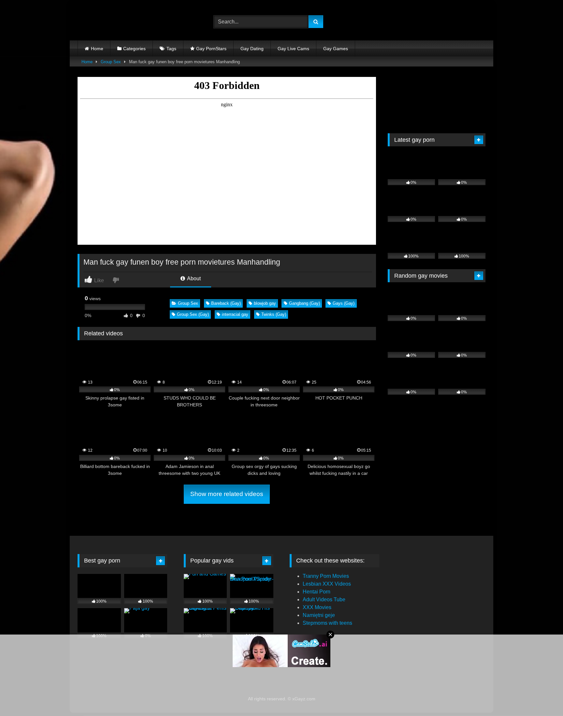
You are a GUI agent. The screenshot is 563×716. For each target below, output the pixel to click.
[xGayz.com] (107, 21)
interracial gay (235, 314)
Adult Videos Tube (324, 599)
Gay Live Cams (293, 48)
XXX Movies (317, 607)
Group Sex (111, 61)
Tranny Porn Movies (326, 576)
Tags (171, 48)
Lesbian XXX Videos (327, 584)
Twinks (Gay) (273, 314)
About (193, 278)
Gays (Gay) (343, 303)
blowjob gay (265, 303)
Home (97, 48)
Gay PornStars (211, 48)
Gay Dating (252, 48)
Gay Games (335, 48)
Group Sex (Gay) (193, 314)
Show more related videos (226, 493)
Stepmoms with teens (327, 623)
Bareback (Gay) (226, 303)
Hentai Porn (316, 591)
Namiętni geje (319, 615)
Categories (134, 48)
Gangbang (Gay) (304, 303)
